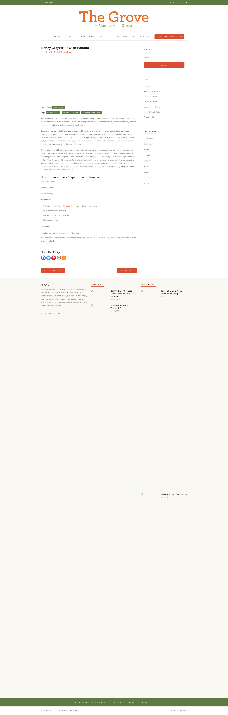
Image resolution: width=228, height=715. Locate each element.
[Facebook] (43, 258)
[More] (64, 258)
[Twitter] (48, 258)
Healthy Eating (126, 36)
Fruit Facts (106, 36)
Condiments (149, 155)
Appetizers (148, 138)
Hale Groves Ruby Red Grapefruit (66, 206)
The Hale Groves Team (62, 52)
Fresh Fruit (148, 86)
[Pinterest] (53, 258)
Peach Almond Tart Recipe (174, 494)
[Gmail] (58, 258)
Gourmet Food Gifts (152, 107)
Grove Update (87, 36)
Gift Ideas (55, 36)
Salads (146, 172)
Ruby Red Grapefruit (91, 112)
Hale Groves (182, 710)
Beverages (148, 144)
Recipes (69, 36)
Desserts (147, 161)
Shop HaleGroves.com (169, 36)
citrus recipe (53, 112)
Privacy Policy (46, 710)
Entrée (146, 166)
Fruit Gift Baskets (151, 97)
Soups (146, 183)
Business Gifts (149, 117)
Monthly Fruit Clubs (152, 112)
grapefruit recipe (70, 112)
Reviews (145, 36)
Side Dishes (58, 107)
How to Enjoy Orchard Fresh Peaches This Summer (121, 294)
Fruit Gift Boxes (150, 102)
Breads (147, 149)
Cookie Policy (61, 710)
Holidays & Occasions (152, 91)
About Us (46, 284)
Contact (73, 710)
